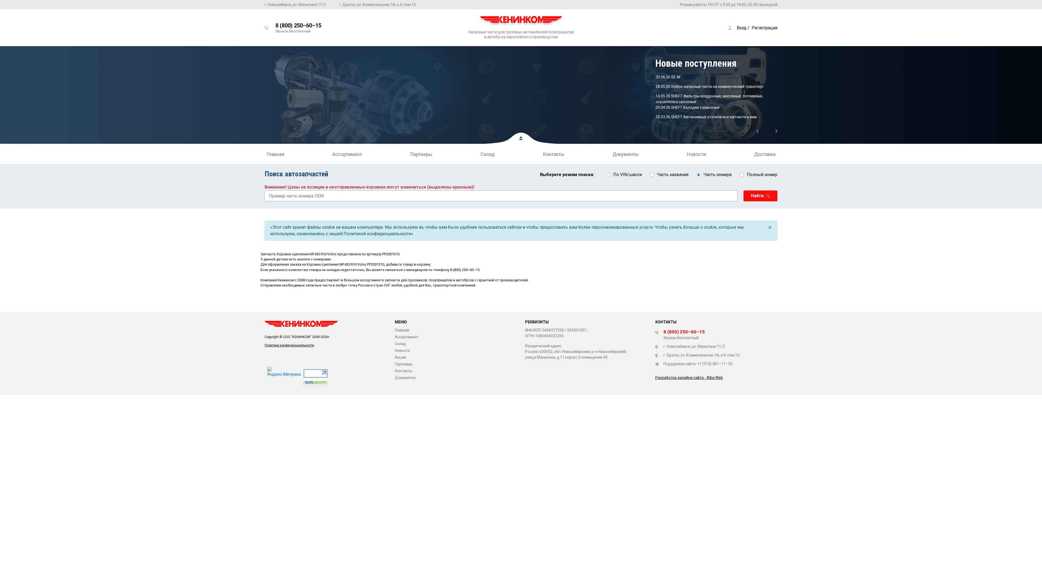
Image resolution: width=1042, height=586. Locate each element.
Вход (741, 27)
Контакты (553, 154)
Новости (696, 154)
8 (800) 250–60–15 (464, 270)
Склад (488, 154)
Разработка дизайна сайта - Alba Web (689, 377)
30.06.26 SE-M (668, 77)
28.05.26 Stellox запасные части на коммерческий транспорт (710, 86)
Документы (625, 154)
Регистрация (764, 27)
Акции (400, 357)
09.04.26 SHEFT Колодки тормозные (688, 107)
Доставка (765, 154)
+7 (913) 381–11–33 (714, 364)
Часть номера (718, 174)
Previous (757, 131)
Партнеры (421, 154)
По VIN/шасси (627, 174)
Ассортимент (347, 154)
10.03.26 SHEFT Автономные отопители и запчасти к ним (706, 117)
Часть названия (672, 174)
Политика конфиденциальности (289, 345)
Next (776, 131)
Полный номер (762, 174)
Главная (275, 154)
